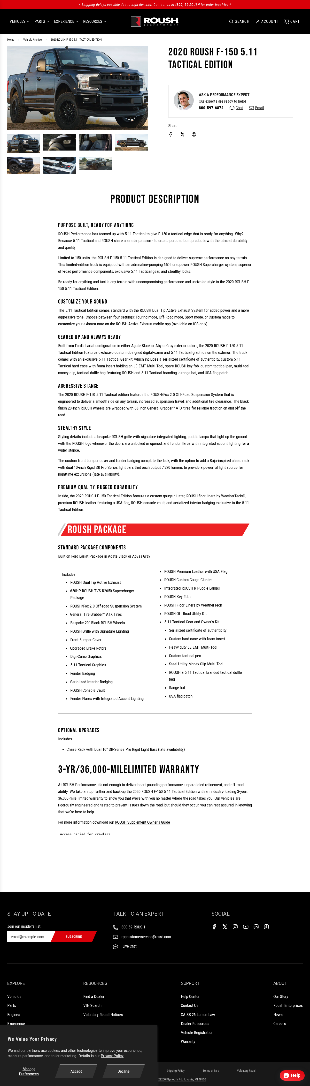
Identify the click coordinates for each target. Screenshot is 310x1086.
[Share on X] (182, 134)
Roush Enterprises (288, 1005)
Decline (123, 1071)
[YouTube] (245, 927)
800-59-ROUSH (133, 927)
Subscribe (74, 937)
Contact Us (189, 1005)
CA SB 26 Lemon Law (198, 1014)
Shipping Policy (175, 1070)
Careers (279, 1023)
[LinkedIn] (256, 927)
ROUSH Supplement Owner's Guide (142, 822)
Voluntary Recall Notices (103, 1014)
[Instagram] (235, 927)
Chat (239, 107)
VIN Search (92, 1005)
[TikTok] (266, 927)
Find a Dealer (93, 996)
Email (259, 107)
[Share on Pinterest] (194, 134)
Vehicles (14, 996)
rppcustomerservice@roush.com (146, 936)
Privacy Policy (112, 1055)
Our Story (280, 996)
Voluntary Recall (246, 1070)
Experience (16, 1023)
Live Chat (129, 946)
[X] (225, 927)
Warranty (188, 1041)
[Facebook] (214, 927)
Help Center (190, 996)
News (278, 1014)
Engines (13, 1014)
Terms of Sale (211, 1070)
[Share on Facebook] (170, 134)
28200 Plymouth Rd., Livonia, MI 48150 (182, 1079)
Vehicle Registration (197, 1032)
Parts (11, 1005)
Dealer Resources (195, 1023)
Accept (76, 1071)
